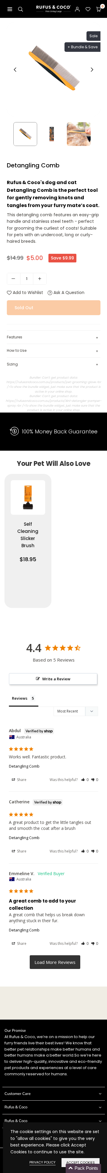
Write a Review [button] (56, 679)
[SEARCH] (20, 9)
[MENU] (9, 9)
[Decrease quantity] (13, 278)
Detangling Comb (24, 766)
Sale (93, 35)
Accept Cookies (80, 1162)
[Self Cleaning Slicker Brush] (28, 541)
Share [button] (21, 779)
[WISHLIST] (88, 9)
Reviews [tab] (19, 698)
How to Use (52, 351)
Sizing (52, 364)
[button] (98, 9)
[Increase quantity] (39, 278)
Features (52, 337)
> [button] (55, 962)
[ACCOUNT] (77, 9)
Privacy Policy (42, 1162)
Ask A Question (68, 292)
